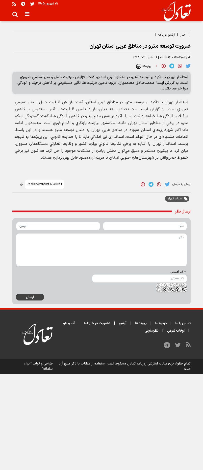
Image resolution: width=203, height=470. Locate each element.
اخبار (183, 34)
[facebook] (163, 66)
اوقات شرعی (175, 330)
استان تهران (174, 198)
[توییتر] (32, 3)
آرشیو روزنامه (166, 34)
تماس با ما (183, 323)
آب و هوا (68, 323)
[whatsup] (180, 66)
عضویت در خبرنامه (96, 323)
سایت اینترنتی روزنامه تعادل (147, 363)
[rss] (14, 3)
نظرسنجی (151, 330)
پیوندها (141, 323)
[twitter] (188, 66)
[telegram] (171, 66)
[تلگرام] (23, 4)
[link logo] (174, 11)
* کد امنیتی (178, 271)
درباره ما (161, 323)
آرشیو (123, 323)
